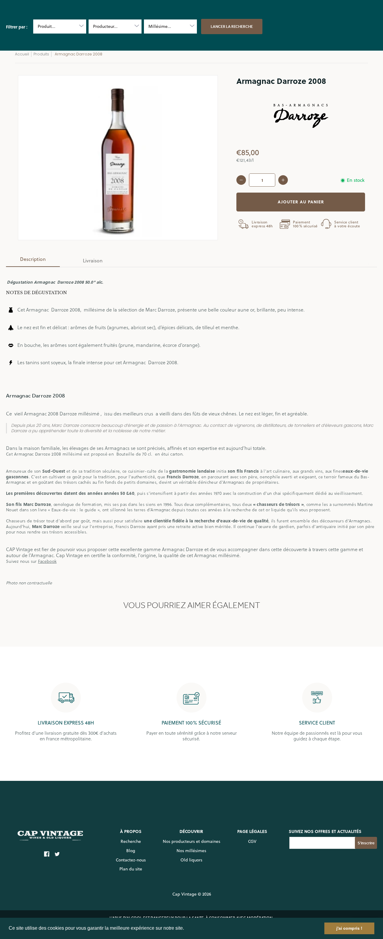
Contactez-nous (131, 860)
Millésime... (159, 26)
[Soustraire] (241, 180)
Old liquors (191, 860)
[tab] (33, 261)
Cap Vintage (184, 894)
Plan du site (130, 869)
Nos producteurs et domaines (191, 841)
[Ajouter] (283, 180)
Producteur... (105, 26)
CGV (252, 841)
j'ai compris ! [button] (349, 928)
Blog (130, 851)
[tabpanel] (191, 429)
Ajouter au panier (301, 202)
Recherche (131, 841)
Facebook (47, 561)
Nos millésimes (191, 851)
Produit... (46, 26)
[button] (186, 929)
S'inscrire (366, 843)
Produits (41, 54)
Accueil (22, 54)
